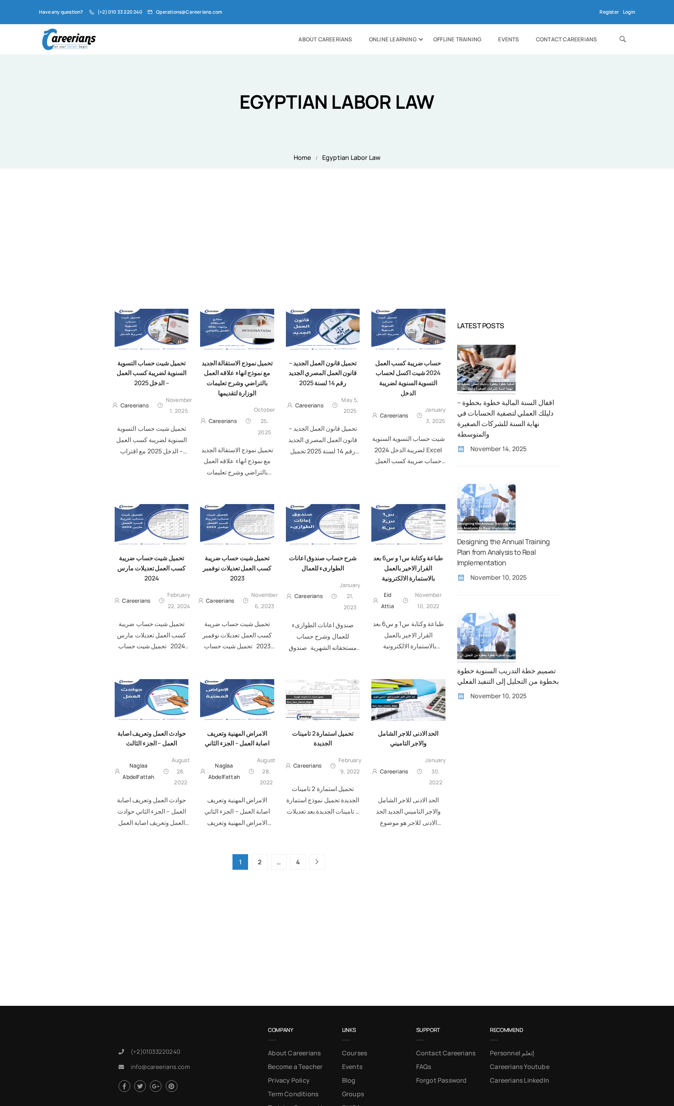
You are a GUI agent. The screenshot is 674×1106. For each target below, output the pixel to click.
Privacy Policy (289, 1080)
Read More (151, 465)
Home (302, 157)
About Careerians (325, 39)
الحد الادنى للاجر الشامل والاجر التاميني (408, 738)
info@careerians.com (160, 1067)
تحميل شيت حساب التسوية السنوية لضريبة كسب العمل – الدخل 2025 (151, 373)
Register (609, 12)
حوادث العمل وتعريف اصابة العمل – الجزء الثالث (151, 738)
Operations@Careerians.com (189, 12)
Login (629, 12)
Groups (353, 1094)
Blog (349, 1080)
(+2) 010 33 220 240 (120, 12)
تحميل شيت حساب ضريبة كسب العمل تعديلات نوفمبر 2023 (237, 568)
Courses (354, 1053)
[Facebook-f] (124, 1086)
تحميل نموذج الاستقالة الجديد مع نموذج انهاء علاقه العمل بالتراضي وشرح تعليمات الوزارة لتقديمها (237, 378)
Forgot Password (441, 1080)
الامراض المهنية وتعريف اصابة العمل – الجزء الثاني (237, 738)
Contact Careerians (566, 39)
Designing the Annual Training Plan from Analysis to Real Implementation (503, 552)
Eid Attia (387, 600)
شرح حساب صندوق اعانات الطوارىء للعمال (323, 563)
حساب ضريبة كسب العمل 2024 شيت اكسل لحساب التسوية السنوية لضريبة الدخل (408, 378)
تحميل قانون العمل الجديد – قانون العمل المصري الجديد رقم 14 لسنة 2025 (323, 373)
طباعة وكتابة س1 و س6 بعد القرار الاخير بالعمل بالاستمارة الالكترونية (408, 568)
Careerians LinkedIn (519, 1080)
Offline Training (457, 39)
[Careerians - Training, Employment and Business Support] (69, 39)
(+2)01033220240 (155, 1052)
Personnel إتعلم (512, 1053)
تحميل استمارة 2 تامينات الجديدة (322, 738)
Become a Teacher (295, 1066)
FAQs (423, 1066)
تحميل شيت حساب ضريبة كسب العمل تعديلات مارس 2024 (151, 568)
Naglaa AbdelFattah (138, 771)
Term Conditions (293, 1094)
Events (508, 39)
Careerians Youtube (520, 1066)
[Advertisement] (337, 226)
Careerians (135, 405)
